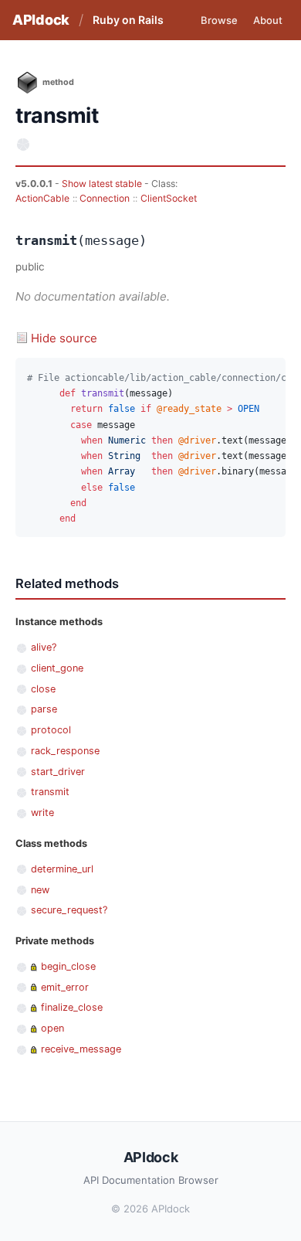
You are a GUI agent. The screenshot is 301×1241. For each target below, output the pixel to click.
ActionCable (42, 198)
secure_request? (69, 910)
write (42, 812)
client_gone (57, 668)
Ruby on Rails (128, 19)
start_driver (58, 771)
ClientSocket (168, 198)
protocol (51, 730)
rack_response (65, 750)
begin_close (68, 966)
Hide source (64, 338)
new (40, 890)
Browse (219, 20)
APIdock (40, 20)
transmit (50, 791)
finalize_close (72, 1007)
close (43, 689)
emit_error (65, 987)
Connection (104, 198)
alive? (43, 647)
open (52, 1028)
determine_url (62, 869)
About (267, 20)
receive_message (81, 1049)
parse (44, 709)
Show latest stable (103, 183)
